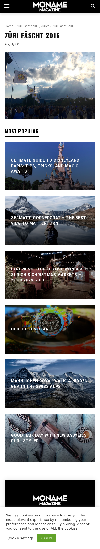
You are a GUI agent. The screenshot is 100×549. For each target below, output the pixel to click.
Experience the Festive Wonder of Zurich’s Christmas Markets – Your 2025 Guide (50, 275)
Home (9, 26)
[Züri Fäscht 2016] (50, 85)
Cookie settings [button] (20, 538)
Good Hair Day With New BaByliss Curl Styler (49, 438)
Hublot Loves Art (31, 329)
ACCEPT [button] (46, 538)
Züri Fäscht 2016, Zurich (33, 26)
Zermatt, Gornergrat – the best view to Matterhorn (48, 220)
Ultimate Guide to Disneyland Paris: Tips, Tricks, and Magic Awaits (45, 166)
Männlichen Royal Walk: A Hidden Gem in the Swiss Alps (49, 384)
